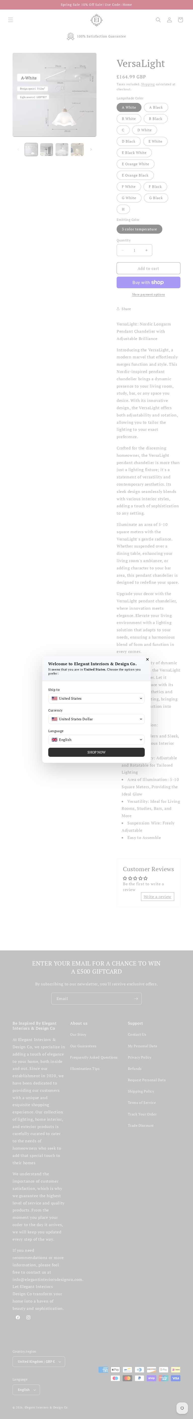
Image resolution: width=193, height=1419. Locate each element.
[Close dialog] (147, 659)
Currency (55, 710)
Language (56, 731)
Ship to (54, 690)
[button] (96, 698)
